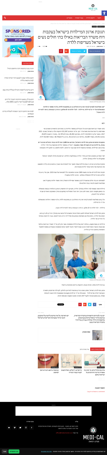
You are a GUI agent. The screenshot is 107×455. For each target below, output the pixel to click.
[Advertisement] (40, 8)
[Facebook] (31, 428)
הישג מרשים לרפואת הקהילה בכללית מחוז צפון (18, 90)
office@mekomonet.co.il (64, 433)
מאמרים (69, 18)
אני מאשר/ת (14, 451)
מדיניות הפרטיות (46, 451)
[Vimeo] (15, 428)
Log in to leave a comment (96, 391)
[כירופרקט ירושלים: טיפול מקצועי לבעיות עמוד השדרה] (71, 361)
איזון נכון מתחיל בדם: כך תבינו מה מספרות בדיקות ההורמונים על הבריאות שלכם (94, 372)
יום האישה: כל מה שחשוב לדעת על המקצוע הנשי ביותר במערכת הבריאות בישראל (53, 316)
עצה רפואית (79, 18)
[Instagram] (26, 428)
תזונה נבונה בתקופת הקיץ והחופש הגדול (20, 68)
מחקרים (94, 26)
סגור (4, 451)
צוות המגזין (100, 46)
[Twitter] (20, 428)
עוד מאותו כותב (84, 349)
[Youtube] (9, 428)
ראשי (99, 18)
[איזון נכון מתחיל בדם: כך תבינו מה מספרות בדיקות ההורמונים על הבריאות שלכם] (94, 361)
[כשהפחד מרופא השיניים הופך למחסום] (48, 361)
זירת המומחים (101, 26)
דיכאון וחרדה (90, 18)
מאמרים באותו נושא (97, 349)
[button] (104, 13)
